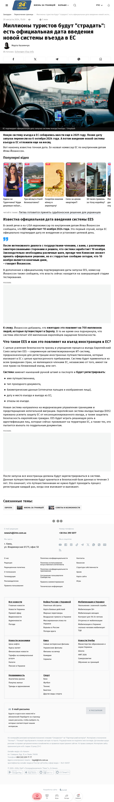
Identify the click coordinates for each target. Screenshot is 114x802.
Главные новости (17, 605)
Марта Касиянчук (21, 46)
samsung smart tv (62, 772)
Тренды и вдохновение (19, 686)
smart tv (46, 772)
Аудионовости (15, 620)
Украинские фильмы (52, 648)
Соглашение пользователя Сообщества (51, 576)
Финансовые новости (18, 651)
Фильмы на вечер (51, 651)
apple (30, 772)
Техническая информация (51, 586)
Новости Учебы (86, 640)
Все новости (15, 602)
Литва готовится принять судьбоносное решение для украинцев (60, 212)
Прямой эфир (15, 613)
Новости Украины (17, 609)
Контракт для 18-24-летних (90, 617)
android (15, 772)
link (60, 544)
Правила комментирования (52, 582)
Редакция (8, 563)
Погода (12, 624)
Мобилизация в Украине (91, 602)
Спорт (46, 675)
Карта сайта (81, 576)
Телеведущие (10, 576)
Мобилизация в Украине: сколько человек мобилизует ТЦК (91, 627)
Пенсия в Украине (17, 666)
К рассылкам (95, 711)
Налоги (12, 662)
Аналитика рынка (17, 679)
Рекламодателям (11, 581)
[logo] (21, 5)
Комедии (47, 655)
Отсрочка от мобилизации (90, 620)
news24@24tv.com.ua (15, 533)
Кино (46, 640)
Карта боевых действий (54, 609)
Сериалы (47, 659)
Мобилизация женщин (88, 613)
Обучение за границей (88, 662)
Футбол (46, 682)
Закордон (7, 14)
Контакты (80, 558)
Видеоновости (15, 617)
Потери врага (49, 631)
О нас (6, 558)
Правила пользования (13, 586)
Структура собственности (87, 567)
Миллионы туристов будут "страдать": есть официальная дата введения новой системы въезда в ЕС (73, 14)
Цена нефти (14, 644)
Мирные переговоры (53, 613)
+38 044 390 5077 (67, 533)
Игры (78, 581)
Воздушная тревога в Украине (57, 617)
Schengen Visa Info (24, 51)
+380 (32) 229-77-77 (24, 757)
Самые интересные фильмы (56, 644)
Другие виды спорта (52, 694)
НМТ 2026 (82, 655)
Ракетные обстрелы (52, 605)
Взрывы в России (51, 627)
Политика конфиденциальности (54, 558)
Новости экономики (19, 640)
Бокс (45, 679)
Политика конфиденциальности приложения (54, 570)
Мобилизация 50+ (86, 609)
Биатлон (47, 690)
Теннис (46, 686)
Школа (81, 651)
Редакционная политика (14, 567)
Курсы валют (14, 648)
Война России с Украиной (57, 602)
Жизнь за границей (44, 5)
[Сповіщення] (109, 5)
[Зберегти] (101, 59)
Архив (79, 572)
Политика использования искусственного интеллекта (52, 564)
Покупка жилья (16, 682)
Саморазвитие (84, 658)
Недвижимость (17, 675)
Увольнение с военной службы (92, 605)
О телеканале (10, 572)
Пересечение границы (24, 14)
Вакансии (80, 563)
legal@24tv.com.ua (40, 760)
